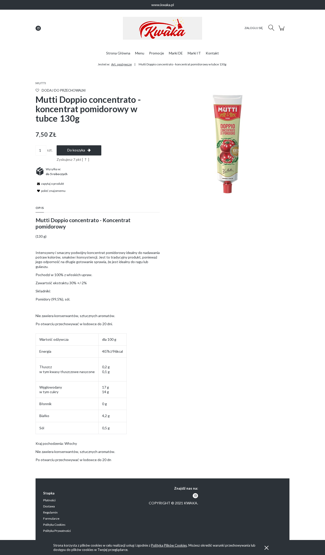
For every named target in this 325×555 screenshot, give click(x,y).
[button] (50, 183)
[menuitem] (118, 53)
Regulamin (50, 512)
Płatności (49, 500)
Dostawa (49, 506)
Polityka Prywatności (57, 531)
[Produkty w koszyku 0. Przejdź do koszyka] (282, 31)
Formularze (51, 518)
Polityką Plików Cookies (169, 545)
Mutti (41, 83)
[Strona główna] (162, 28)
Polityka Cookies (54, 524)
